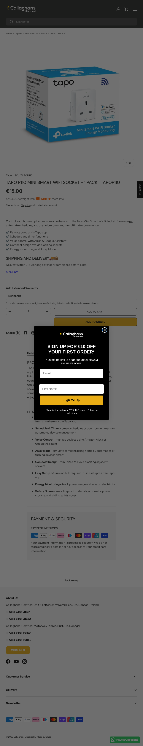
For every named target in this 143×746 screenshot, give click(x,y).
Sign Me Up (71, 400)
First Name (46, 381)
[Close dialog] (104, 330)
